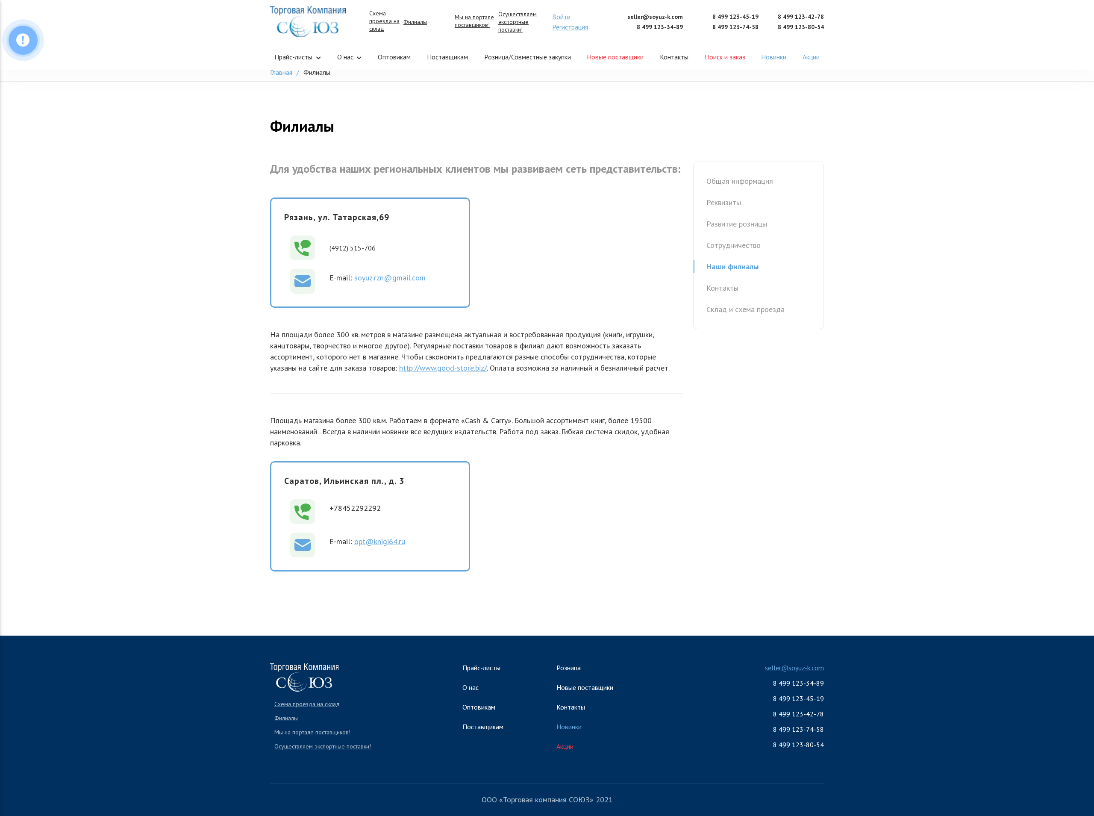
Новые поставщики (615, 57)
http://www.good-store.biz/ (443, 368)
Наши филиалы (732, 266)
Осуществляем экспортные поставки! (517, 21)
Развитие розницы (736, 224)
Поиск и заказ (725, 57)
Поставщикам (447, 57)
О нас (345, 57)
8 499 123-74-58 (735, 27)
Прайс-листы (293, 57)
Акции (811, 57)
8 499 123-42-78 (801, 17)
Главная (281, 72)
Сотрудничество (733, 245)
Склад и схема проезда (745, 309)
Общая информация (739, 181)
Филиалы (415, 22)
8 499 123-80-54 (801, 27)
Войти (561, 16)
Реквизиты (723, 202)
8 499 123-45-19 (735, 17)
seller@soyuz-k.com (655, 17)
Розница (568, 667)
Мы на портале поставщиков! (474, 21)
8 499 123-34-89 (660, 27)
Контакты (674, 57)
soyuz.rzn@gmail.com (390, 278)
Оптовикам (394, 57)
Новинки (773, 57)
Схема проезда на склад (384, 20)
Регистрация (570, 27)
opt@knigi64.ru (379, 541)
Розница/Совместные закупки (527, 57)
